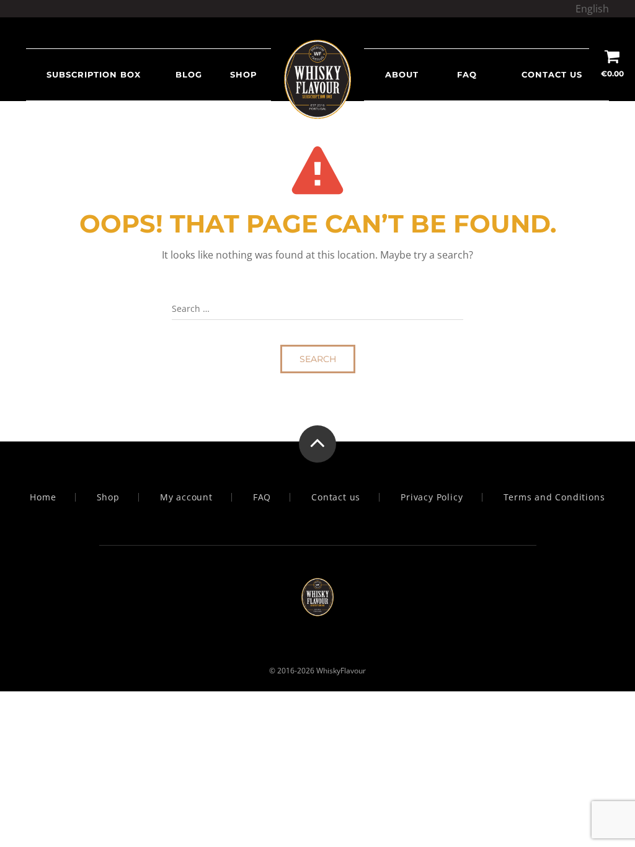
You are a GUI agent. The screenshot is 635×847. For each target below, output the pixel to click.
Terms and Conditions (554, 497)
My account (186, 497)
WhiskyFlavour (341, 670)
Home (43, 497)
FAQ (467, 74)
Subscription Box (94, 74)
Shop (108, 497)
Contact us (552, 74)
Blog (188, 74)
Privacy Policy (432, 497)
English (592, 9)
